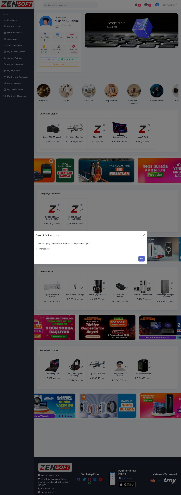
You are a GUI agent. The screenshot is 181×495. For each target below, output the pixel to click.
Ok (141, 258)
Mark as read (44, 249)
